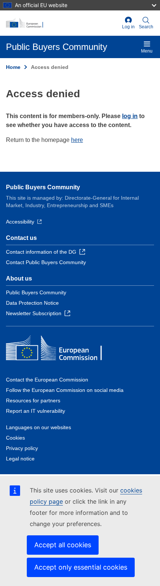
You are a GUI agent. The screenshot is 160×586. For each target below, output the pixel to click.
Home (13, 67)
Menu (147, 51)
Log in (128, 26)
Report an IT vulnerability (35, 411)
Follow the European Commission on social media (65, 390)
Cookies (15, 438)
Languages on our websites (38, 427)
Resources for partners (33, 400)
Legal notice (20, 459)
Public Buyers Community (43, 187)
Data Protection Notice (32, 303)
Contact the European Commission (47, 380)
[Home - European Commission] (62, 23)
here (77, 140)
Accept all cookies (62, 545)
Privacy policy (22, 448)
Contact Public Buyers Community (46, 262)
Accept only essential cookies (80, 567)
